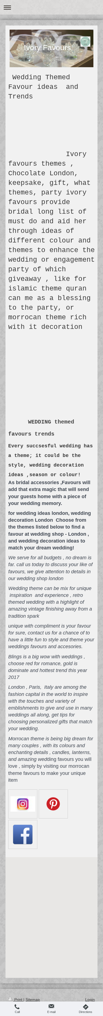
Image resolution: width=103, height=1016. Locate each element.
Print (18, 999)
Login (90, 999)
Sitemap (33, 999)
